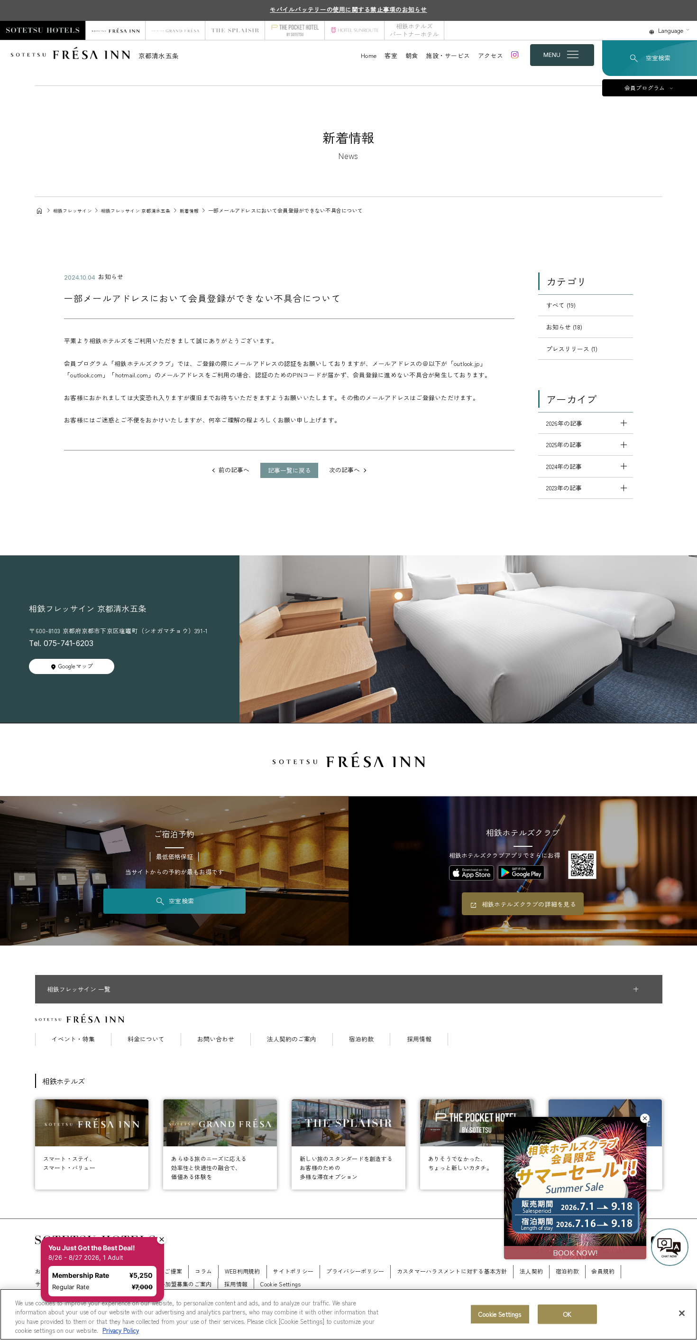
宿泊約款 (361, 1039)
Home (368, 55)
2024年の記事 (564, 466)
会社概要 (94, 1271)
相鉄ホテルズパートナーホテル (414, 29)
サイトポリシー (293, 1271)
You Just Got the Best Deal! (97, 1210)
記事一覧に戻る (289, 470)
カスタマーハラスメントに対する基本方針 (452, 1271)
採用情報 (419, 1039)
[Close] (681, 1313)
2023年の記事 (564, 487)
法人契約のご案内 (291, 1039)
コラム (203, 1271)
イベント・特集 (73, 1039)
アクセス (490, 55)
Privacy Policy (120, 1330)
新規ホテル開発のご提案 (150, 1271)
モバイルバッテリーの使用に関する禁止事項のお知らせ (348, 9)
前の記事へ (234, 470)
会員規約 (602, 1271)
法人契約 (531, 1271)
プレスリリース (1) (571, 348)
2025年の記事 (564, 444)
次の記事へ (344, 470)
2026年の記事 (564, 423)
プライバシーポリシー (355, 1271)
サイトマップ (52, 1284)
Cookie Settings (499, 1314)
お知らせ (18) (564, 326)
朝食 (411, 55)
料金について (146, 1039)
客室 (391, 55)
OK (567, 1314)
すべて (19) (561, 304)
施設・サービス (448, 55)
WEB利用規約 (242, 1271)
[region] (348, 1314)
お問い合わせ (215, 1039)
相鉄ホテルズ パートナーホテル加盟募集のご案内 (147, 1284)
